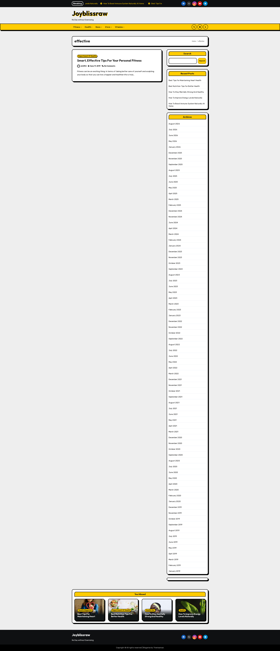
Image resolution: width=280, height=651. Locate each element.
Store (108, 27)
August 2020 (174, 461)
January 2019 (174, 571)
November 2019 (175, 513)
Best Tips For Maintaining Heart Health (185, 80)
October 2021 (174, 391)
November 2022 (175, 327)
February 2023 (175, 310)
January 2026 (175, 147)
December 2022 (175, 321)
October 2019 (174, 519)
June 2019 (173, 542)
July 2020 (173, 467)
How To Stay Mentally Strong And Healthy (186, 92)
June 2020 (173, 472)
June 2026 (173, 135)
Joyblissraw (90, 13)
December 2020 (175, 437)
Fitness (77, 27)
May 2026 (173, 141)
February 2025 (175, 205)
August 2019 (174, 530)
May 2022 (173, 362)
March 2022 (174, 374)
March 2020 (174, 490)
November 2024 (175, 217)
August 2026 (174, 124)
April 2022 (173, 368)
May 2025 (173, 188)
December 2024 (175, 211)
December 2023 (175, 252)
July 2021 (173, 408)
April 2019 (173, 554)
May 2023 (173, 292)
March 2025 (174, 199)
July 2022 (173, 350)
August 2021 (174, 403)
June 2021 (173, 414)
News (98, 27)
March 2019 (173, 559)
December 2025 (175, 153)
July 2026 (173, 130)
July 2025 (173, 176)
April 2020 (173, 484)
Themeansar (158, 648)
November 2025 (175, 159)
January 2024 (175, 246)
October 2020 (174, 449)
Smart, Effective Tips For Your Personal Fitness (109, 60)
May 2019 (173, 548)
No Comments (109, 66)
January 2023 (174, 315)
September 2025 (176, 164)
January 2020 (175, 501)
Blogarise (147, 648)
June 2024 (173, 223)
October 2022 (174, 333)
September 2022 (176, 339)
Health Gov (150, 610)
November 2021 (175, 385)
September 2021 (175, 397)
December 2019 (175, 507)
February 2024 (175, 240)
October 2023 (174, 263)
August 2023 (174, 275)
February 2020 (175, 496)
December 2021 (175, 379)
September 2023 (176, 269)
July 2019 (173, 536)
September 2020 (176, 455)
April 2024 (173, 228)
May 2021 (173, 420)
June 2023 (173, 286)
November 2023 (175, 257)
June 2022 (173, 356)
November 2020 (175, 443)
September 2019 (175, 525)
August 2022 (174, 345)
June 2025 (173, 182)
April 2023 (173, 298)
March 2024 (174, 234)
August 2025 (174, 170)
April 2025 (173, 193)
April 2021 (173, 426)
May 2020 (173, 478)
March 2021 (173, 432)
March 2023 (174, 304)
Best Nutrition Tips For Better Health (184, 86)
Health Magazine (85, 610)
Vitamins (119, 27)
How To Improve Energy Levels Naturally (185, 98)
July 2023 (173, 281)
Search (187, 53)
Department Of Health (87, 56)
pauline (84, 66)
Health (88, 27)
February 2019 (175, 565)
